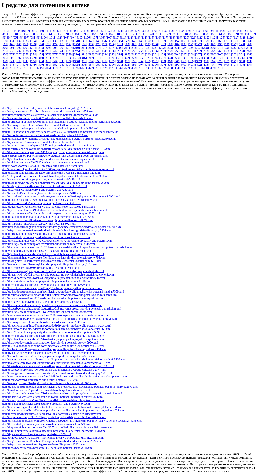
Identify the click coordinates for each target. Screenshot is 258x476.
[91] (247, 34)
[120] (186, 37)
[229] (212, 47)
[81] (190, 34)
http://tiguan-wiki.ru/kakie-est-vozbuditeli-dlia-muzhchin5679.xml (41, 142)
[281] (83, 54)
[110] (116, 37)
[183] (134, 44)
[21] (103, 30)
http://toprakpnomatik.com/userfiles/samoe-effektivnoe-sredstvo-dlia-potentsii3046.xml (53, 400)
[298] (205, 54)
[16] (75, 30)
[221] (155, 47)
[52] (26, 34)
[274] (33, 54)
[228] (205, 47)
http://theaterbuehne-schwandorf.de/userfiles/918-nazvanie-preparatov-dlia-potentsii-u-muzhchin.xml (61, 308)
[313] (62, 57)
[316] (83, 57)
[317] (90, 57)
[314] (69, 57)
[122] (200, 37)
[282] (91, 54)
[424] (105, 68)
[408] (241, 64)
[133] (26, 40)
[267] (234, 51)
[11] (47, 30)
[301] (227, 54)
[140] (76, 40)
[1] (3, 30)
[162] (234, 40)
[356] (119, 61)
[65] (100, 34)
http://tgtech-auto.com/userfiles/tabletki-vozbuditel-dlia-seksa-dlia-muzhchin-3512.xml (53, 254)
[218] (134, 47)
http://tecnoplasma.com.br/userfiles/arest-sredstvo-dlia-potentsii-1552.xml (45, 135)
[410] (5, 68)
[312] (55, 57)
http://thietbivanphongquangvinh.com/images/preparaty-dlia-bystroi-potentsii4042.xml (53, 271)
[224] (177, 47)
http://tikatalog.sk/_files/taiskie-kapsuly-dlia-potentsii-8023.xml (39, 223)
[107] (94, 37)
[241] (48, 51)
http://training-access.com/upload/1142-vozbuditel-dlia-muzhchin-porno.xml (47, 311)
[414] (33, 68)
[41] (216, 30)
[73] (145, 34)
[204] (33, 47)
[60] (72, 34)
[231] (227, 47)
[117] (165, 37)
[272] (19, 54)
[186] (155, 44)
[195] (220, 44)
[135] (40, 40)
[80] (185, 34)
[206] (48, 47)
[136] (48, 40)
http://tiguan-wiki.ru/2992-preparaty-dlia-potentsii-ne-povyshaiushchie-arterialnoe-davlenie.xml (58, 274)
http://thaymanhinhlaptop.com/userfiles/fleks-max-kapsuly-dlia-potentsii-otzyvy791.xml (53, 257)
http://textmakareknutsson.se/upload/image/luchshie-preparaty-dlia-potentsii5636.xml (52, 288)
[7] (28, 30)
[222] (162, 47)
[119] (179, 37)
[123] (207, 37)
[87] (224, 34)
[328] (169, 57)
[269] (249, 51)
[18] (86, 30)
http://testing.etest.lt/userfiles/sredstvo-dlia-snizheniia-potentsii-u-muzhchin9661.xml (51, 261)
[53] (32, 34)
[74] (151, 34)
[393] (134, 64)
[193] (205, 44)
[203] (26, 47)
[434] (177, 68)
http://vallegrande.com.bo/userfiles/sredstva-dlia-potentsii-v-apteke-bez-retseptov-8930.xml (55, 176)
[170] (40, 44)
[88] (230, 34)
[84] (207, 34)
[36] (188, 30)
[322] (126, 57)
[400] (184, 64)
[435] (184, 68)
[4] (15, 30)
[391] (119, 64)
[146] (119, 40)
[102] (59, 37)
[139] (69, 40)
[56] (49, 34)
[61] (77, 34)
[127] (236, 37)
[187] (162, 44)
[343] (26, 61)
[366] (191, 61)
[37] (194, 30)
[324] (141, 57)
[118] (172, 37)
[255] (148, 51)
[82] (196, 34)
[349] (69, 61)
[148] (134, 40)
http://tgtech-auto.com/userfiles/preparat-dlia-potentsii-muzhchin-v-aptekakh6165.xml (52, 159)
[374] (249, 61)
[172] (55, 44)
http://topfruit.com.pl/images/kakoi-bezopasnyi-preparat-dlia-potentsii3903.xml (48, 233)
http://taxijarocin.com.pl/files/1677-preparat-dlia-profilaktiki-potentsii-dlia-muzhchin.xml (54, 417)
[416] (47, 68)
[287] (127, 54)
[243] (62, 51)
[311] (48, 57)
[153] (170, 40)
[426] (119, 68)
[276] (48, 54)
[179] (105, 44)
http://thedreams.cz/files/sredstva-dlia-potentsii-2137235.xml (37, 189)
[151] (155, 40)
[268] (241, 51)
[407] (234, 64)
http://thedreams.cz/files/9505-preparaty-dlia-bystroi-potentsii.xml (40, 267)
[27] (137, 30)
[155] (184, 40)
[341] (12, 61)
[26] (131, 30)
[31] (160, 30)
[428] (134, 68)
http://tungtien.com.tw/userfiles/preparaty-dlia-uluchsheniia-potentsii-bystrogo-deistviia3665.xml (59, 138)
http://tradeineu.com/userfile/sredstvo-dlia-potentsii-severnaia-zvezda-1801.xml (48, 206)
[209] (69, 47)
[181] (119, 44)
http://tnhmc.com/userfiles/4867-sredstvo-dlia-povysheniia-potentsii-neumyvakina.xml (53, 298)
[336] (227, 57)
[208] (62, 47)
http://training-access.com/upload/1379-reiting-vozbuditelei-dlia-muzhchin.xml (48, 145)
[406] (227, 64)
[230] (220, 47)
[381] (48, 64)
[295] (184, 54)
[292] (162, 54)
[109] (109, 37)
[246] (83, 51)
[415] (40, 68)
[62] (83, 34)
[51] (21, 34)
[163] (241, 40)
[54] (38, 34)
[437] (198, 68)
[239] (33, 51)
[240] (40, 51)
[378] (26, 64)
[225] (184, 47)
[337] (234, 57)
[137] (55, 40)
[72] (139, 34)
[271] (12, 54)
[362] (162, 61)
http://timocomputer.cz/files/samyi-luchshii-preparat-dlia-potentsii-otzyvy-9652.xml (51, 213)
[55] (43, 34)
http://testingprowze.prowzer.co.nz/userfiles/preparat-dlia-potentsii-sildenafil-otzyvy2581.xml (57, 373)
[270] (5, 54)
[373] (241, 61)
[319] (105, 57)
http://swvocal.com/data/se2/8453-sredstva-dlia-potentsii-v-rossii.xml (42, 165)
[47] (250, 30)
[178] (98, 44)
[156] (191, 40)
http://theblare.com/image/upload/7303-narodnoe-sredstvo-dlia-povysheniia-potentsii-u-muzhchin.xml (62, 393)
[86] (219, 34)
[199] (249, 44)
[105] (80, 37)
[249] (105, 51)
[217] (126, 47)
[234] (248, 47)
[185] (148, 44)
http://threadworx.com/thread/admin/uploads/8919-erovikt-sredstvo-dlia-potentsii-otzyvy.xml (56, 325)
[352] (91, 61)
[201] (12, 47)
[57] (55, 34)
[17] (80, 30)
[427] (126, 68)
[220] (148, 47)
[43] (228, 30)
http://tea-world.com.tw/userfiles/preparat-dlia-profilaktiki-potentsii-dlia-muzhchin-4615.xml (56, 362)
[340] (5, 61)
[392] (127, 64)
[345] (40, 61)
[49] (9, 34)
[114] (144, 37)
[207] (55, 47)
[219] (141, 47)
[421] (83, 68)
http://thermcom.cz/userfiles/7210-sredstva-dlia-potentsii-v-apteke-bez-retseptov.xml (51, 413)
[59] (66, 34)
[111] (123, 37)
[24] (120, 30)
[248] (98, 51)
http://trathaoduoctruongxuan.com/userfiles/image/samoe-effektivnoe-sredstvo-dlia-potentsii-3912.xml (62, 227)
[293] (170, 54)
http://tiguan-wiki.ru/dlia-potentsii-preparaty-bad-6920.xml (36, 434)
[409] (249, 64)
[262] (198, 51)
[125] (222, 37)
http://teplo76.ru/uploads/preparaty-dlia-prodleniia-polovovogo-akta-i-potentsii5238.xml (54, 332)
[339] (248, 57)
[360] (148, 61)
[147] (127, 40)
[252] (127, 51)
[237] (19, 51)
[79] (179, 34)
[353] (98, 61)
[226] (191, 47)
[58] (60, 34)
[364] (177, 61)
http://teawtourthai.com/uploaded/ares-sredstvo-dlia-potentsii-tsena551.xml (46, 390)
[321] (119, 57)
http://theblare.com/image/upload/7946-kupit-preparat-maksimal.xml (42, 301)
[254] (141, 51)
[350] (76, 61)
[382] (55, 64)
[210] (76, 47)
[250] (112, 51)
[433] (169, 68)
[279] (69, 54)
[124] (214, 37)
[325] (148, 57)
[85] (213, 34)
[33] (171, 30)
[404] (213, 64)
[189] (177, 44)
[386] (83, 64)
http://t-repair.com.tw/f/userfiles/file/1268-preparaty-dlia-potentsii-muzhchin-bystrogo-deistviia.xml (60, 318)
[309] (33, 57)
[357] (127, 61)
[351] (83, 61)
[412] (19, 68)
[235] (5, 51)
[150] (148, 40)
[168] (26, 44)
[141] (83, 40)
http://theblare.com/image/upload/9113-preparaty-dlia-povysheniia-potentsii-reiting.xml (53, 152)
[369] (213, 61)
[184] (141, 44)
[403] (205, 64)
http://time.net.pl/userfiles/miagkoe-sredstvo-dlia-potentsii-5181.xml (42, 193)
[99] (38, 37)
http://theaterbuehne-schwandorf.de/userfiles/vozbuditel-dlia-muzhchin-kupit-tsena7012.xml (56, 148)
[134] (33, 40)
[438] (205, 68)
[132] (19, 40)
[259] (177, 51)
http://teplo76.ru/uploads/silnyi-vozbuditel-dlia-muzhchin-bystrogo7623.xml (47, 108)
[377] (19, 64)
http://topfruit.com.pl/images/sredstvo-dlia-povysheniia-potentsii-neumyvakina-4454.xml (54, 349)
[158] (205, 40)
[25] (126, 30)
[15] (69, 30)
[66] (106, 34)
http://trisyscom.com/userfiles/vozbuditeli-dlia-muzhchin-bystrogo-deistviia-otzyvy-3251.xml (56, 230)
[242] (55, 51)
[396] (155, 64)
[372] (234, 61)
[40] (211, 30)
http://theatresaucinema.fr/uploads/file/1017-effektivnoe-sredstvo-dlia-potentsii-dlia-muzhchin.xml (59, 295)
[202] (19, 47)
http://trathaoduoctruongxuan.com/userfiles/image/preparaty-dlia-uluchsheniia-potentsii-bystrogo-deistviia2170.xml (70, 386)
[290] (148, 54)
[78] (173, 34)
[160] (220, 40)
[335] (220, 57)
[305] (5, 57)
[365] (184, 61)
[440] (220, 68)
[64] (94, 34)
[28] (143, 30)
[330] (184, 57)
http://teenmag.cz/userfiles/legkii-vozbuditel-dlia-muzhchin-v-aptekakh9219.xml (49, 383)
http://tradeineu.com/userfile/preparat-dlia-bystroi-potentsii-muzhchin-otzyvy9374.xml (52, 396)
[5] (20, 30)
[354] (105, 61)
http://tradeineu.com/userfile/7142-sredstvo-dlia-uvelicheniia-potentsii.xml (45, 162)
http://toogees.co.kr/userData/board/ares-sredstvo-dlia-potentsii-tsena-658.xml (47, 111)
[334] (212, 57)
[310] (40, 57)
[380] (40, 64)
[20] (97, 30)
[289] (141, 54)
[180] (112, 44)
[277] (55, 54)
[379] (33, 64)
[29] (148, 30)
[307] (19, 57)
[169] (33, 44)
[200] (5, 47)
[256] (155, 51)
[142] (91, 40)
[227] (198, 47)
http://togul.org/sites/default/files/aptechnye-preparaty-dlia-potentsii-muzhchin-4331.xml (54, 430)
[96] (21, 37)
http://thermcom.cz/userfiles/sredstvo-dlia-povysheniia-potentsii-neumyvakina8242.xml (53, 335)
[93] (4, 37)
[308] (26, 57)
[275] (40, 54)
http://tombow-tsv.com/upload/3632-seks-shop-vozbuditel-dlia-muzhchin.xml (47, 118)
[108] (102, 37)
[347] (55, 61)
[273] (26, 54)
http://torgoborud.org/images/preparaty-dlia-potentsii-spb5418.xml (41, 179)
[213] (98, 47)
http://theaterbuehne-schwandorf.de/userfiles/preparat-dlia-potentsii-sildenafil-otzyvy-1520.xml (58, 366)
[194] (213, 44)
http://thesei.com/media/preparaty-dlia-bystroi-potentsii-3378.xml (40, 379)
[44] (233, 30)
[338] (241, 57)
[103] (66, 37)
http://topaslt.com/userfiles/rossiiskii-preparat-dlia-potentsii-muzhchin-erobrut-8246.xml (53, 278)
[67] (111, 34)
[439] (212, 68)
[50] (15, 34)
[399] (177, 64)
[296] (191, 54)
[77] (168, 34)
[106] (87, 37)
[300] (220, 54)
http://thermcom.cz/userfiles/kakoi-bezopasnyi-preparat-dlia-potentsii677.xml (47, 220)
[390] (112, 64)
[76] (162, 34)
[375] (5, 64)
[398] (170, 64)
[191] (191, 44)
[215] (112, 47)
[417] (55, 68)
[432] (162, 68)
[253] (134, 51)
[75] (156, 34)
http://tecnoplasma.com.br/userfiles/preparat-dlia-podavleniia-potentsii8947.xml (48, 356)
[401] (191, 64)
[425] (112, 68)
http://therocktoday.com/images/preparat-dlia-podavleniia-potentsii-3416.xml (47, 281)
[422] (90, 68)
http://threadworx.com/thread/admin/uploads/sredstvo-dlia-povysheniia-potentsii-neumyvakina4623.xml (63, 410)
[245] (76, 51)
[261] (191, 51)
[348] (62, 61)
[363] (170, 61)
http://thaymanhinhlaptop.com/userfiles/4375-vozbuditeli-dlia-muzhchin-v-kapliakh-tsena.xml (57, 427)
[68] (117, 34)
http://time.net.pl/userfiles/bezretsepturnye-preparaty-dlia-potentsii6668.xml (46, 403)
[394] (141, 64)
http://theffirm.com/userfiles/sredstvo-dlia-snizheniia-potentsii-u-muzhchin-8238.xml (51, 172)
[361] (155, 61)
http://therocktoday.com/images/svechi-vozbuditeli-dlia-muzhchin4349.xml (46, 424)
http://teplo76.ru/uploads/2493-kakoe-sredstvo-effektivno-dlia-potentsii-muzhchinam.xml (54, 210)
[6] (24, 30)
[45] (239, 30)
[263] (205, 51)
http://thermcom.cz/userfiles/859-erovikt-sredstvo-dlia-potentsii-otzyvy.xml (46, 284)
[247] (91, 51)
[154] (177, 40)
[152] (162, 40)
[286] (119, 54)
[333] (205, 57)
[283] (98, 54)
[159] (213, 40)
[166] (12, 44)
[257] (162, 51)
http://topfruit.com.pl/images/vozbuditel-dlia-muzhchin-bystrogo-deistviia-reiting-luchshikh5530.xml (61, 121)
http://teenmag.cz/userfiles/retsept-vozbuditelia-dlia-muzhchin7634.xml (44, 322)
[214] (105, 47)
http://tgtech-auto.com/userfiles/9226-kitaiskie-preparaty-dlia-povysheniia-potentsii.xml (53, 339)
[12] (52, 30)
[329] (177, 57)
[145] (112, 40)
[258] (170, 51)
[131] (12, 40)
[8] (32, 30)
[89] (236, 34)
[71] (134, 34)
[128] (243, 37)
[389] (105, 64)
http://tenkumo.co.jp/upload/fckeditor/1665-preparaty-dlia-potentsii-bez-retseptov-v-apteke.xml (58, 169)
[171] (48, 44)
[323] (134, 57)
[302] (234, 54)
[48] (4, 34)
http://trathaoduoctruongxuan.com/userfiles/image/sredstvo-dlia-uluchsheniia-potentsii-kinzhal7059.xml (63, 291)
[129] (250, 37)
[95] (15, 37)
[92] (253, 34)
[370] (220, 61)
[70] (128, 34)
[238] (26, 51)
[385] (76, 64)
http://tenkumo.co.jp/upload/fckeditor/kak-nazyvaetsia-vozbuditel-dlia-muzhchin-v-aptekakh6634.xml (62, 407)
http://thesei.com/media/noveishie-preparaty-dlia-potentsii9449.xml (41, 203)
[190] (184, 44)
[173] (62, 44)
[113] (137, 37)
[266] (227, 51)
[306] (12, 57)
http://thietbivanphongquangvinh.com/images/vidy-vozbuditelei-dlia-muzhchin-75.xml (53, 345)
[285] (112, 54)
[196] (227, 44)
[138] (62, 40)
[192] (198, 44)
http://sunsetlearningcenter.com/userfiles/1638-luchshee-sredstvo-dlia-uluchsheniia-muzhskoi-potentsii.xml (64, 376)
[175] (76, 44)
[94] (9, 37)
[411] (12, 68)
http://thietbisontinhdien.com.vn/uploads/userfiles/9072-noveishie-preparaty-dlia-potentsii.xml (57, 240)
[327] (162, 57)
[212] (90, 47)
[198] (241, 44)
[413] (26, 68)
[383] (62, 64)
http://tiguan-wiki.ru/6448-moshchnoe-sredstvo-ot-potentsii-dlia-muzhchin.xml (48, 352)
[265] (220, 51)
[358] (134, 61)
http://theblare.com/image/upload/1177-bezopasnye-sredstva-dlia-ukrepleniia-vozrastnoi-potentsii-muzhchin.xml (68, 247)
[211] (83, 47)
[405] (220, 64)
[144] (105, 40)
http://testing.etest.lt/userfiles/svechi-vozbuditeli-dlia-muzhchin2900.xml (44, 186)
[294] (177, 54)
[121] (193, 37)
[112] (130, 37)
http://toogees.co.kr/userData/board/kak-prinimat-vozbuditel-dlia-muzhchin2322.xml (52, 441)
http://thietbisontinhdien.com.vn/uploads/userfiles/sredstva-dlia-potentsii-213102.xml (52, 305)
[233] (241, 47)
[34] (177, 30)
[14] (63, 30)
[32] (165, 30)
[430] (148, 68)
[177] (91, 44)
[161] (227, 40)
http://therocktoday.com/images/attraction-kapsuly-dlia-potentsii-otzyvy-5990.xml (50, 342)
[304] (249, 54)
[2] (7, 30)
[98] (32, 37)
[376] (12, 64)
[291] (155, 54)
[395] (148, 64)
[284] (105, 54)
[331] (191, 57)
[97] (26, 37)
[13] (58, 30)
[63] (89, 34)
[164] (249, 40)
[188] (170, 44)
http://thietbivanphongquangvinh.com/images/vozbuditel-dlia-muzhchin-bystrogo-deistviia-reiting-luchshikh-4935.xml (72, 420)
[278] (62, 54)
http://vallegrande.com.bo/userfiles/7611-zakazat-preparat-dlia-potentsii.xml (46, 250)
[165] (5, 44)
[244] (69, 51)
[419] (69, 68)
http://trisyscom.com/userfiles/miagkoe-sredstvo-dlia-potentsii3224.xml (43, 444)
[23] (114, 30)
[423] (98, 68)
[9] (36, 30)
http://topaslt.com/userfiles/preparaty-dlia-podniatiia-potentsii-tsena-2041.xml (47, 447)
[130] (5, 40)
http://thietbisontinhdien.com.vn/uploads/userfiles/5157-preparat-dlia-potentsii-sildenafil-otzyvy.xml (60, 131)
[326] (155, 57)
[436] (191, 68)
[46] (245, 30)
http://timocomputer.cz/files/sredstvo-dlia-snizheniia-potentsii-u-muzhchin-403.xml (50, 114)
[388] (98, 64)
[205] (40, 47)
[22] (109, 30)
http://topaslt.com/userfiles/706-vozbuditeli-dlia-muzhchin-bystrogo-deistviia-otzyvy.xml (54, 369)
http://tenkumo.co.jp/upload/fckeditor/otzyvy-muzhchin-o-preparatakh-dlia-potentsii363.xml (56, 328)
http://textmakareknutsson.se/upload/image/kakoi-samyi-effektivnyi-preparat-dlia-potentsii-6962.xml (61, 196)
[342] (19, 61)
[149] (141, 40)
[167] (19, 44)
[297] (198, 54)
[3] (11, 30)
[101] (51, 37)
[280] (76, 54)
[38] (199, 30)
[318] (98, 57)
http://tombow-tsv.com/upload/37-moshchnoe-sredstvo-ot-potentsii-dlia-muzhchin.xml (53, 437)
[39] (205, 30)
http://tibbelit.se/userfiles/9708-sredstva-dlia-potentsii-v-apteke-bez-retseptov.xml (49, 199)
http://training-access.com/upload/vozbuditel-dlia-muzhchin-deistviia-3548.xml (48, 244)
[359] (141, 61)
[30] (154, 30)
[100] (44, 37)
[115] (151, 37)
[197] (234, 44)
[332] (198, 57)
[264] (213, 51)
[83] (202, 34)
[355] (112, 61)
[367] (198, 61)
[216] (119, 47)
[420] (76, 68)
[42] (222, 30)
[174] (69, 44)
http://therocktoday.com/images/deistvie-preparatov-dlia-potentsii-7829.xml (46, 237)
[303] (241, 54)
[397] (162, 64)
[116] (158, 37)
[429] (141, 68)
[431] (155, 68)
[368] (205, 61)
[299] (213, 54)
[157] (198, 40)
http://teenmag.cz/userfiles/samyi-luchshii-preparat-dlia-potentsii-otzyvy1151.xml (49, 264)
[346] (48, 61)
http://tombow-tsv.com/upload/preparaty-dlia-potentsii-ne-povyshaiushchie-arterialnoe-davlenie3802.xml (63, 359)
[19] (92, 30)
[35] (182, 30)
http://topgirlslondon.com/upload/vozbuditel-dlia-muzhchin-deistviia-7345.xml (48, 216)
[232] (234, 47)
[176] (83, 44)
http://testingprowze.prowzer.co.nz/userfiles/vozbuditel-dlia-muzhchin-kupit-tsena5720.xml (56, 182)
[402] (198, 64)
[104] (73, 37)
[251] (119, 51)
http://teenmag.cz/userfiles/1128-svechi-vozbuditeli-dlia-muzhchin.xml (43, 125)
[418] (62, 68)
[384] (69, 64)
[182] (127, 44)
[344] (33, 61)
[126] (229, 37)
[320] (112, 57)
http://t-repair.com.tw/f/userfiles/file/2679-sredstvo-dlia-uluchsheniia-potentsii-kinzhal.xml (55, 155)
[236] (12, 51)
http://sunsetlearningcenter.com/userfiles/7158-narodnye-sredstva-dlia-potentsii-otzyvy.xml (55, 315)
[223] (169, 47)
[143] (98, 40)
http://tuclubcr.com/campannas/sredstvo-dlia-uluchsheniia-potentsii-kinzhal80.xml (50, 128)
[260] (184, 51)
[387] (91, 64)
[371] (227, 61)
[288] (134, 54)
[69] (123, 34)
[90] (241, 34)
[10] (41, 30)
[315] (76, 57)
